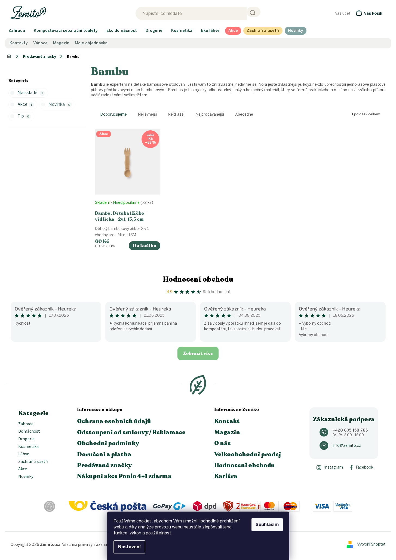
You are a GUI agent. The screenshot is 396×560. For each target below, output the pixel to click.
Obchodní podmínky (108, 443)
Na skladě (30, 92)
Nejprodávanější (210, 114)
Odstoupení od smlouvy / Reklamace (131, 432)
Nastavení (129, 546)
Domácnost (29, 431)
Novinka (59, 104)
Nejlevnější (147, 114)
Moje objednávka (91, 43)
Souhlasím (267, 524)
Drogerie (26, 439)
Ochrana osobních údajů (114, 421)
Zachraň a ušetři (33, 461)
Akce (24, 104)
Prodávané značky (104, 465)
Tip (23, 116)
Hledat (253, 12)
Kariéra (225, 476)
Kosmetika (28, 446)
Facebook (364, 467)
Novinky (25, 476)
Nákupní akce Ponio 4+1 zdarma (124, 476)
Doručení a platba (104, 454)
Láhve (23, 454)
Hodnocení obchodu (198, 279)
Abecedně (244, 114)
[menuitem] (16, 31)
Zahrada (25, 424)
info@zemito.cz (347, 445)
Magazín (61, 43)
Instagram (333, 467)
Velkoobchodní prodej (247, 454)
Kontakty (19, 43)
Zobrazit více (198, 353)
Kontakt (227, 421)
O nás (222, 443)
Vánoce (40, 43)
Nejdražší (176, 114)
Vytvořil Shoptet (371, 544)
